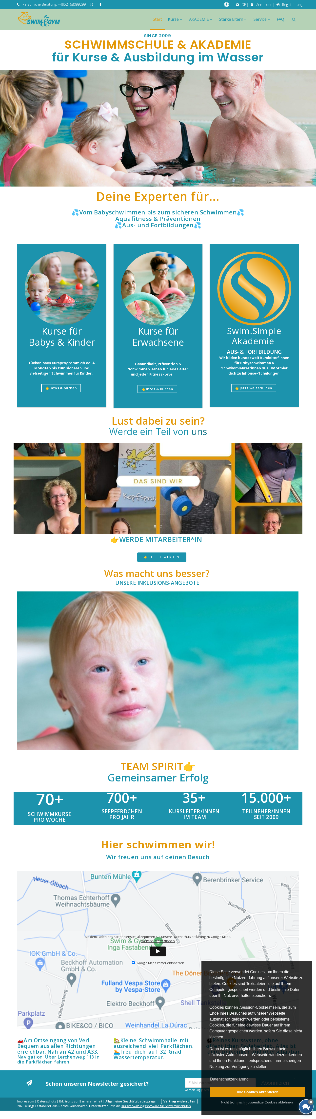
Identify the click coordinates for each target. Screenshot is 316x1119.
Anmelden (263, 4)
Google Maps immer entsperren (160, 963)
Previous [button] (10, 128)
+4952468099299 (72, 4)
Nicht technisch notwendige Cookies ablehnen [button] (257, 1102)
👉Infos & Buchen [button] (157, 389)
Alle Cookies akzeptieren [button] (257, 1092)
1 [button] (134, 179)
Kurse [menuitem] (173, 19)
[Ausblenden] (311, 1102)
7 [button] (170, 179)
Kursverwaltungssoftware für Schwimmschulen (156, 1106)
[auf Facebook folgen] (101, 4)
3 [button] (146, 179)
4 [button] (152, 179)
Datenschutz (46, 1101)
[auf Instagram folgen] (92, 4)
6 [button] (164, 179)
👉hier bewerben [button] (162, 557)
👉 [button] (61, 388)
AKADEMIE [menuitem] (199, 19)
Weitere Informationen (158, 941)
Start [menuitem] (157, 19)
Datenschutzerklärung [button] (229, 1079)
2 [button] (140, 179)
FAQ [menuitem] (280, 19)
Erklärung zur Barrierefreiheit (80, 1101)
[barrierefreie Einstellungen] (227, 4)
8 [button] (176, 179)
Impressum (25, 1101)
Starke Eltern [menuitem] (231, 19)
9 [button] (182, 179)
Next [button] (306, 128)
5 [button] (158, 179)
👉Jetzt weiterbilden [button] (253, 388)
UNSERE (157, 582)
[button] (294, 19)
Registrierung (291, 4)
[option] (158, 128)
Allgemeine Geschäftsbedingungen (131, 1101)
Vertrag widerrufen (179, 1101)
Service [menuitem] (260, 19)
